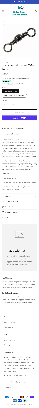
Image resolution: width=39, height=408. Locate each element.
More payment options (19, 123)
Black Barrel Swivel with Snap (14, 96)
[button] (2, 10)
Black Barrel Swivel (10, 91)
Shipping (10, 83)
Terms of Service (9, 322)
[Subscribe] (32, 387)
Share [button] (6, 218)
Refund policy (8, 327)
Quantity (4, 100)
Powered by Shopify (27, 404)
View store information (11, 134)
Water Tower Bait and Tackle (17, 404)
